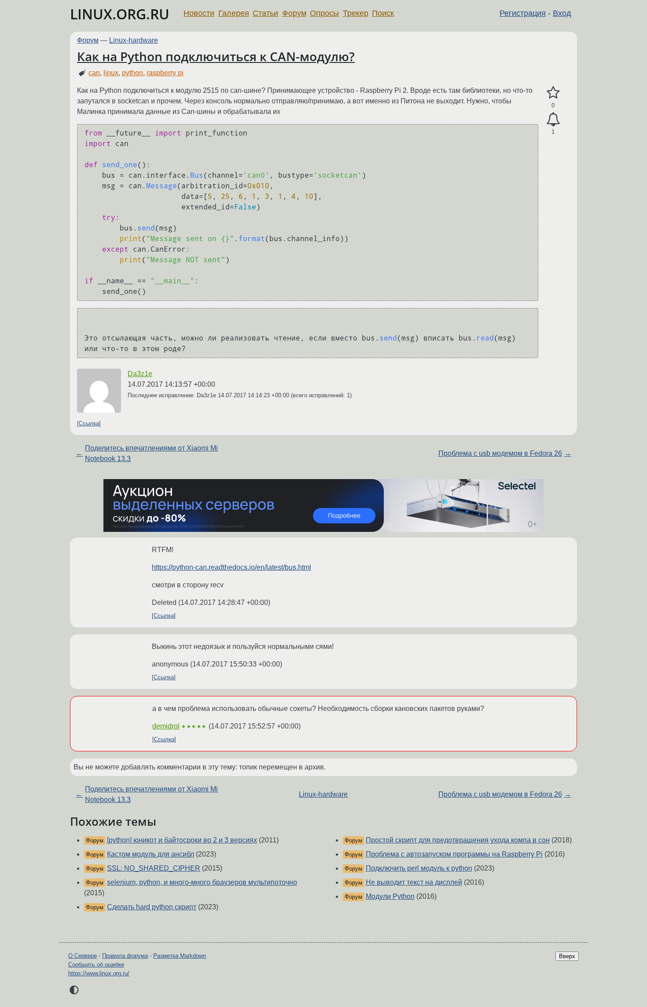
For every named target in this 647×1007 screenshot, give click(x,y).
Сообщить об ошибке (96, 964)
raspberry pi (165, 73)
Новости (199, 13)
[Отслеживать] (553, 120)
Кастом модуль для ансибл (150, 854)
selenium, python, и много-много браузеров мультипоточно (202, 882)
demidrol (166, 726)
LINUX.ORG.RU (119, 13)
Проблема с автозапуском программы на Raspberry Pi (454, 854)
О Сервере (82, 955)
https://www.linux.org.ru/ (98, 973)
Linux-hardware (133, 40)
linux (110, 73)
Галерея (233, 13)
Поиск (383, 13)
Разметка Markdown (179, 955)
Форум (294, 13)
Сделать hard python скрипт (151, 907)
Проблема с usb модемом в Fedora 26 (500, 453)
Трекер (355, 13)
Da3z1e (140, 373)
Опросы (324, 13)
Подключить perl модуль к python (419, 868)
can (94, 73)
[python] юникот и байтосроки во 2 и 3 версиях (182, 840)
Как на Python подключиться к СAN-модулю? (216, 56)
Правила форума (125, 955)
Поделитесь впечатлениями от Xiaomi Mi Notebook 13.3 (151, 453)
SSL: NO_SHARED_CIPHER (153, 868)
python (132, 73)
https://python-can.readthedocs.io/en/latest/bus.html (231, 567)
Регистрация (523, 13)
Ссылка (89, 423)
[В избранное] (553, 93)
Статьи (265, 13)
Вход (562, 13)
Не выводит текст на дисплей (414, 882)
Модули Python (390, 896)
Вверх (567, 956)
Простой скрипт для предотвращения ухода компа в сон (458, 840)
